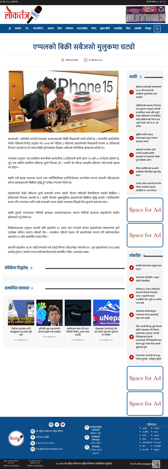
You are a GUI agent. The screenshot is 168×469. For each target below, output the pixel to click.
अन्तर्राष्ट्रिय (157, 446)
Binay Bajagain (145, 464)
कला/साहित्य (82, 28)
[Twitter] (57, 424)
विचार (128, 28)
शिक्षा (60, 28)
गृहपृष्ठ (144, 428)
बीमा (144, 446)
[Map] (32, 437)
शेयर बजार (157, 442)
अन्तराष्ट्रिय (118, 28)
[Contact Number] (32, 443)
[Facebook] (51, 424)
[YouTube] (63, 424)
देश (27, 28)
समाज (156, 432)
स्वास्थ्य (51, 28)
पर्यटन (93, 28)
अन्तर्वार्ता (137, 28)
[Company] (32, 431)
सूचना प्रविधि (105, 28)
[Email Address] (32, 449)
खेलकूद (148, 28)
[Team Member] (87, 427)
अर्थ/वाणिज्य (38, 28)
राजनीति (145, 432)
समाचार (18, 28)
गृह (10, 28)
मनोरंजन (69, 28)
